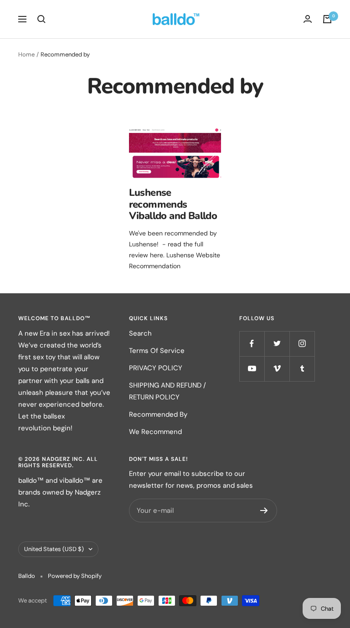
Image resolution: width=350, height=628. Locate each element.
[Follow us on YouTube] (251, 368)
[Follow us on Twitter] (276, 343)
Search (140, 333)
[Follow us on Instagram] (301, 343)
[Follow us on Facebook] (251, 343)
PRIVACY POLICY (155, 368)
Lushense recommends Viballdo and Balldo (173, 204)
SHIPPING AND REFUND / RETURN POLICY (167, 391)
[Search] (41, 19)
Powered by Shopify (75, 576)
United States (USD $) (54, 549)
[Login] (308, 19)
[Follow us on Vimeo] (276, 368)
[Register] (264, 510)
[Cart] (327, 19)
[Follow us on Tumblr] (301, 368)
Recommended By (158, 414)
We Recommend (155, 431)
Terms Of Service (157, 350)
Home (26, 54)
